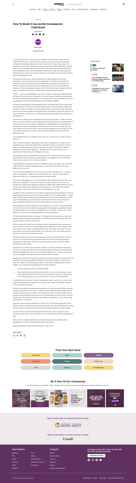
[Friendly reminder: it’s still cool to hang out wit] (115, 398)
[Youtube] (100, 460)
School (59, 9)
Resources (85, 9)
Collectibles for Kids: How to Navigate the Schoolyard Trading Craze (101, 90)
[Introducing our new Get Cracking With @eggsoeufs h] (40, 398)
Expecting (32, 9)
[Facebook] (89, 460)
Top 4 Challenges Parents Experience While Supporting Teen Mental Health (101, 79)
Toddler (45, 9)
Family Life (67, 9)
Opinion (79, 9)
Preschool (52, 9)
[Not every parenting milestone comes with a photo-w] (21, 398)
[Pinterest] (96, 460)
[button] (33, 34)
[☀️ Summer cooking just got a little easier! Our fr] (59, 398)
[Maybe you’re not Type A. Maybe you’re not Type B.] (77, 398)
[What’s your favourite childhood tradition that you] (96, 398)
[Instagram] (93, 460)
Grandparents (94, 9)
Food (73, 9)
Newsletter (103, 9)
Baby (39, 9)
